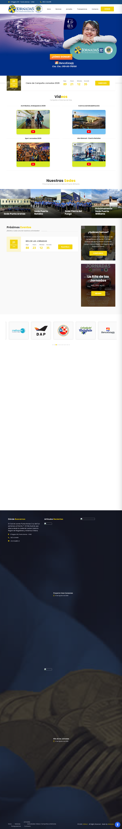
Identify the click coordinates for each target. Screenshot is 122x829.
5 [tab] (59, 344)
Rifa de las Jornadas (61, 739)
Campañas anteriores (48, 824)
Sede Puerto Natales (41, 212)
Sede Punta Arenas (14, 213)
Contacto (95, 9)
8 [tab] (64, 344)
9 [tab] (65, 344)
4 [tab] (57, 344)
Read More (65, 247)
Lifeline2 (85, 824)
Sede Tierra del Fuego (73, 212)
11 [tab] (69, 344)
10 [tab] (67, 344)
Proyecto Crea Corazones (63, 593)
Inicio (49, 9)
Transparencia (82, 9)
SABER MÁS (102, 83)
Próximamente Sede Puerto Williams (103, 211)
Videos (38, 824)
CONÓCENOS (98, 253)
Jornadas (69, 9)
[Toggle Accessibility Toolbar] (118, 825)
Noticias (58, 9)
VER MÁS (98, 293)
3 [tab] (56, 344)
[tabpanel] (17, 331)
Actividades (31, 824)
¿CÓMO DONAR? (61, 57)
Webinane (111, 824)
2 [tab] (54, 344)
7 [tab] (62, 344)
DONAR (107, 9)
